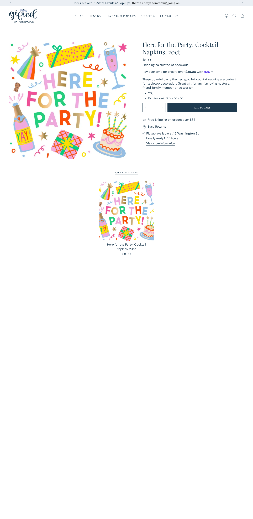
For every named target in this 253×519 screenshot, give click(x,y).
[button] (78, 16)
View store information (160, 143)
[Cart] (242, 16)
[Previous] (10, 3)
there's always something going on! (156, 3)
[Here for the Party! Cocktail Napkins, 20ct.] (126, 210)
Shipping (149, 65)
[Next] (242, 3)
